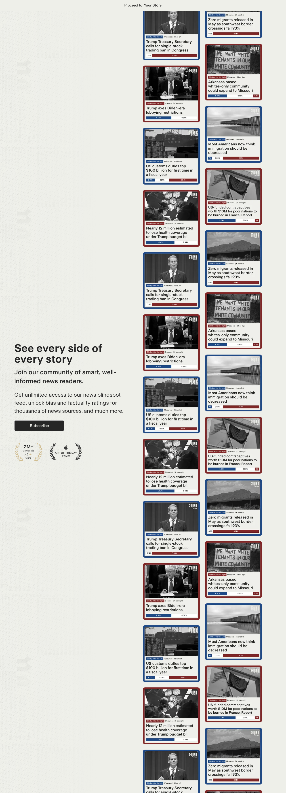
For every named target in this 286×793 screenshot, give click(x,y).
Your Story (153, 5)
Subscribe (39, 425)
